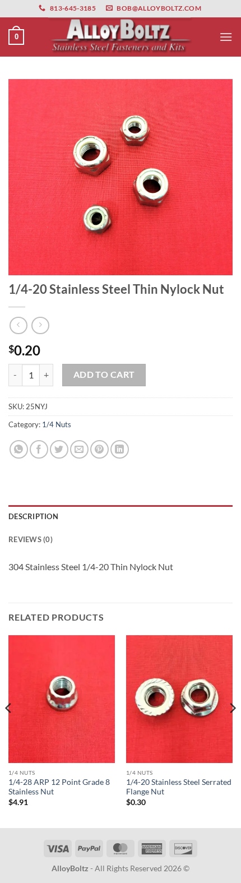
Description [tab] (33, 516)
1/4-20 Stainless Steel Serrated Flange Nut (178, 787)
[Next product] (18, 325)
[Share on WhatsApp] (19, 449)
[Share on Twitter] (59, 449)
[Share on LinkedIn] (119, 449)
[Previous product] (40, 325)
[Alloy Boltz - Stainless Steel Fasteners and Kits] (120, 36)
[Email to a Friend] (79, 449)
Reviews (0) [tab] (30, 539)
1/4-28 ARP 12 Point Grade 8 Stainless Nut (59, 787)
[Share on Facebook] (39, 449)
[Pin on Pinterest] (99, 449)
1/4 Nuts (56, 424)
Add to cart (104, 374)
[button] (16, 37)
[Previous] (9, 730)
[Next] (232, 730)
